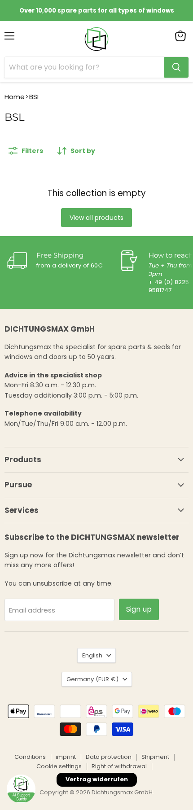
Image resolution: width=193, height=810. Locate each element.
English (92, 655)
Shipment (155, 757)
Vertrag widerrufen (97, 779)
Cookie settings (59, 766)
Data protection (109, 757)
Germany (92, 679)
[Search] (176, 67)
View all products (96, 217)
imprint (66, 757)
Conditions (30, 757)
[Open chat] (21, 789)
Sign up (139, 609)
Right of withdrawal (119, 766)
